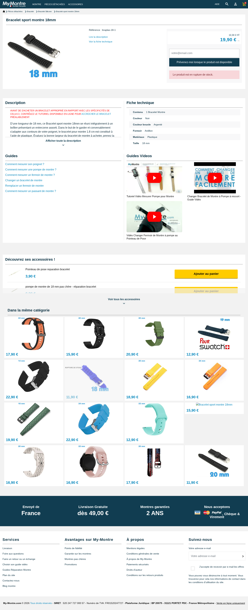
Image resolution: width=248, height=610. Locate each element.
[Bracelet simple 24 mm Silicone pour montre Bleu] (94, 419)
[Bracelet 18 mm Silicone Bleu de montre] (214, 404)
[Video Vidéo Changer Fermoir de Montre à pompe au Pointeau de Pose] (154, 216)
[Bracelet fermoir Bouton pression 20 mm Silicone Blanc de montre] (33, 462)
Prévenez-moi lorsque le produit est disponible (204, 62)
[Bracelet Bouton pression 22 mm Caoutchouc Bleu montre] (154, 419)
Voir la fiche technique (100, 41)
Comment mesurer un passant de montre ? (30, 191)
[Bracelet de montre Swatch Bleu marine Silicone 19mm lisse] (214, 333)
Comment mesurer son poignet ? (24, 164)
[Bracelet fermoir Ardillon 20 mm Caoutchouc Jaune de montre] (154, 376)
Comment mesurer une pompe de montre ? (30, 169)
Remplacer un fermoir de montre (24, 185)
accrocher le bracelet (96, 114)
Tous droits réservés (41, 603)
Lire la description (98, 37)
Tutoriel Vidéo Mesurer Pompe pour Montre (150, 196)
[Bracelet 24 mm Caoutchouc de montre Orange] (214, 376)
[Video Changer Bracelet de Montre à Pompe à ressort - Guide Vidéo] (215, 177)
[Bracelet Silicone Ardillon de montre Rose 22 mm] (94, 462)
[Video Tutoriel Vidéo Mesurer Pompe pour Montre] (154, 177)
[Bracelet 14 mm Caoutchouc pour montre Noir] (33, 376)
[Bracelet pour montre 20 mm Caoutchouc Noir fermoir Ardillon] (94, 333)
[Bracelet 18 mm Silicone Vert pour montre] (33, 419)
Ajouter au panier (206, 273)
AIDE (217, 4)
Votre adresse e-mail (200, 548)
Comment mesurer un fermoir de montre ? (30, 174)
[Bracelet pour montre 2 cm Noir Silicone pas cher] (214, 462)
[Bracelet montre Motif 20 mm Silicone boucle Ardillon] (154, 462)
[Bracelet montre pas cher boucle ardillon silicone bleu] (94, 376)
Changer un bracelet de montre (23, 180)
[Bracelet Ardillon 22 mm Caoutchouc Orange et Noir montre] (33, 333)
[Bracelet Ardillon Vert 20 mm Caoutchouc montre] (154, 333)
